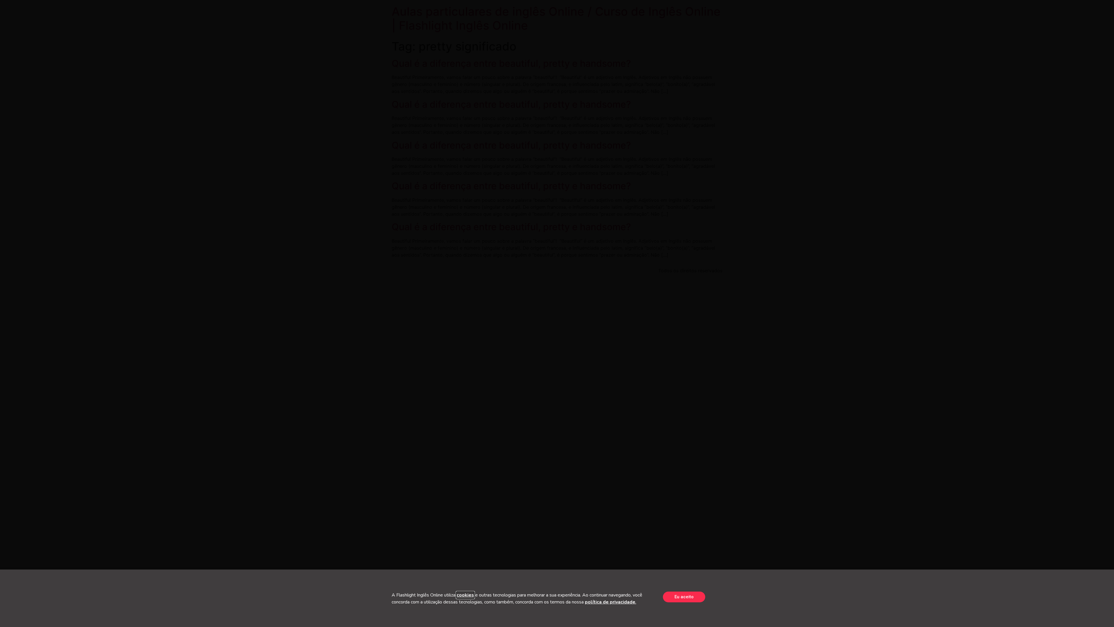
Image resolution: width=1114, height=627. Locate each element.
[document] (557, 313)
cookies (465, 595)
